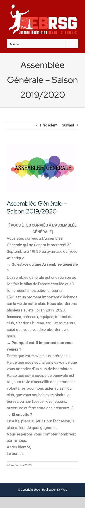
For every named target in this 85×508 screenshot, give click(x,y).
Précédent (49, 125)
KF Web (62, 489)
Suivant (68, 125)
